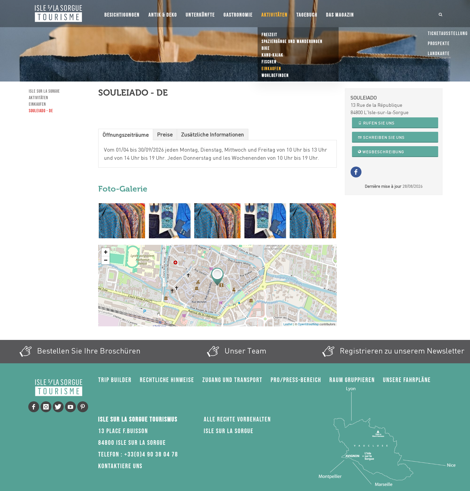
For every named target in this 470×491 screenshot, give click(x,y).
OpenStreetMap (308, 324)
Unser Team (244, 350)
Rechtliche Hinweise (167, 380)
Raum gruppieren (352, 380)
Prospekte (439, 43)
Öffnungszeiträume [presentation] (126, 134)
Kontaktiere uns (120, 466)
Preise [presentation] (165, 134)
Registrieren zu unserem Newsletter (401, 350)
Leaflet (287, 324)
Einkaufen (271, 68)
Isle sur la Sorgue (44, 91)
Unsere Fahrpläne (407, 380)
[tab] (125, 134)
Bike (266, 48)
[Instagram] (46, 406)
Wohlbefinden (275, 75)
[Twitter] (58, 406)
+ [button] (105, 252)
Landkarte (439, 54)
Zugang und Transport (232, 380)
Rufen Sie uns (378, 123)
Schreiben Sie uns (383, 137)
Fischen (269, 62)
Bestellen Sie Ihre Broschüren (87, 350)
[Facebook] (33, 406)
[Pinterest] (82, 406)
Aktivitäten (38, 98)
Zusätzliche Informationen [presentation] (212, 134)
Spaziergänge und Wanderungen (292, 41)
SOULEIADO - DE (41, 111)
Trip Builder (115, 380)
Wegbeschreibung (382, 151)
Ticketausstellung (448, 33)
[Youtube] (70, 406)
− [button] (105, 260)
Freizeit (269, 34)
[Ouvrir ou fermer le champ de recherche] (441, 13)
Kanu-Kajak (272, 55)
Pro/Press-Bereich (296, 380)
